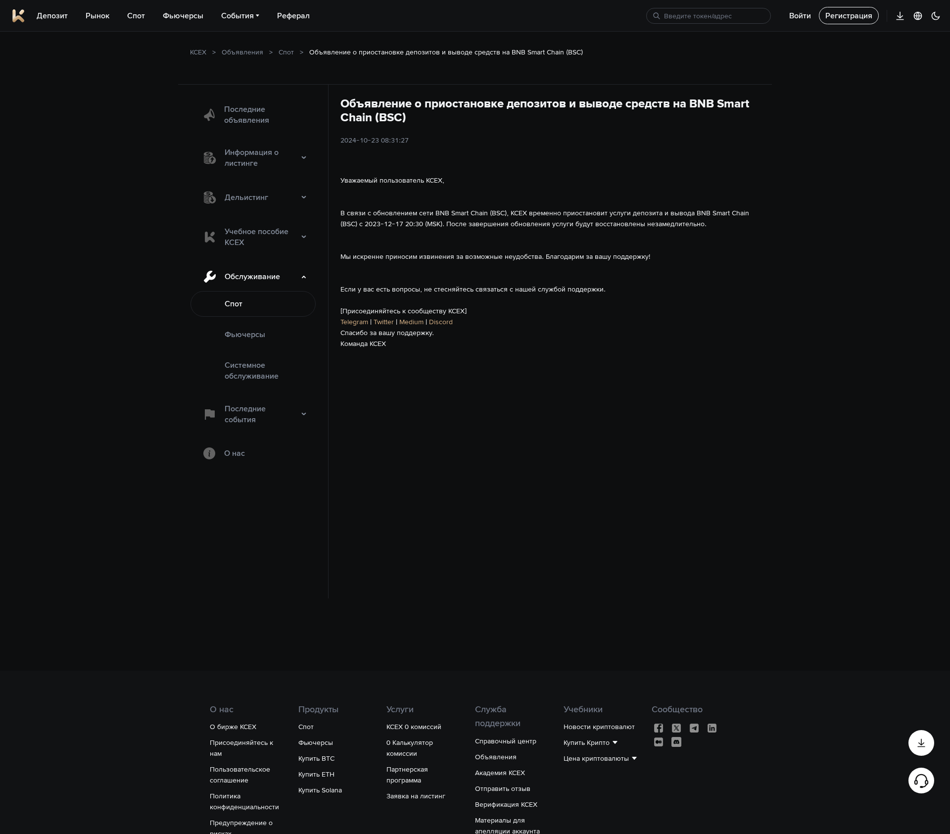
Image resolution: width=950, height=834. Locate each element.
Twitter (384, 321)
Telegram (354, 321)
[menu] (253, 282)
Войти (800, 15)
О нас (234, 453)
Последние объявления (246, 114)
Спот (286, 52)
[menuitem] (253, 115)
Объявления (242, 52)
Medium (411, 321)
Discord (441, 321)
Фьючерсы (245, 334)
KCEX (198, 52)
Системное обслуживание (252, 370)
